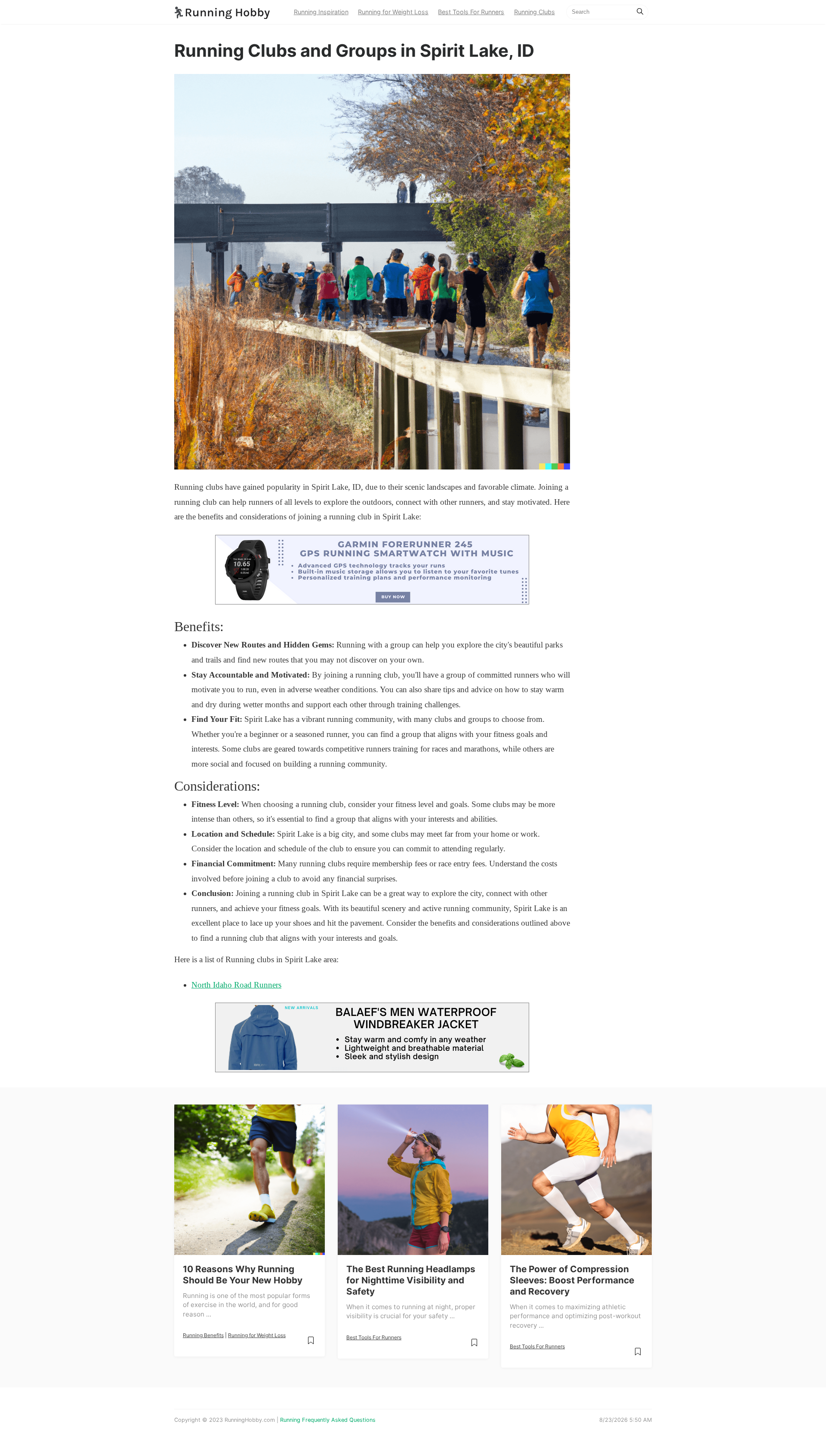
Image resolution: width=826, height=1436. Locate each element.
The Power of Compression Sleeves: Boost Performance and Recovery (572, 1280)
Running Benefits (203, 1335)
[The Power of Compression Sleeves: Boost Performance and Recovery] (576, 1180)
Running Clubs (534, 11)
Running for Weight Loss (393, 11)
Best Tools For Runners (471, 11)
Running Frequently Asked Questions (328, 1420)
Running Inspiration (321, 11)
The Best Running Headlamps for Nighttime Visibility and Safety (410, 1280)
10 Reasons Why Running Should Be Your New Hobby (242, 1275)
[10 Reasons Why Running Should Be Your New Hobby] (249, 1180)
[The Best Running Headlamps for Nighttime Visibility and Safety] (413, 1180)
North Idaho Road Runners (236, 984)
